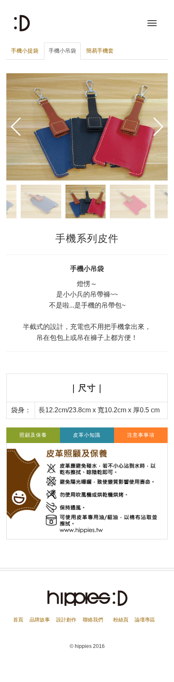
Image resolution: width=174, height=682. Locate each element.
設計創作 (66, 620)
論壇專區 (145, 620)
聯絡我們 (93, 620)
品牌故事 (40, 620)
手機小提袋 (24, 51)
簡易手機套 (100, 51)
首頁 (18, 620)
